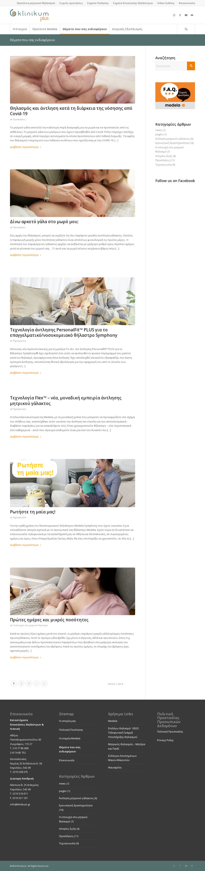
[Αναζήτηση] (186, 29)
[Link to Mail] (192, 15)
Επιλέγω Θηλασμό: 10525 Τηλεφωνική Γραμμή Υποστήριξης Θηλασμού (123, 733)
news (158, 130)
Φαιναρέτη (115, 767)
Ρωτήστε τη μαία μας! (32, 512)
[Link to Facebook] (180, 15)
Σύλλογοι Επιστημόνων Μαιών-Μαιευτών (122, 758)
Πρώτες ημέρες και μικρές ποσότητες (49, 620)
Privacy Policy (165, 740)
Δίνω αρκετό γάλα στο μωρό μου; (44, 221)
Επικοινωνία (66, 760)
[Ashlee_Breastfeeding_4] (72, 591)
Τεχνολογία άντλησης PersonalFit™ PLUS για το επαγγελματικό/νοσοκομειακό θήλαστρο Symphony (63, 332)
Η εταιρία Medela (69, 738)
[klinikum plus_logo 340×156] (29, 15)
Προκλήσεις (19, 119)
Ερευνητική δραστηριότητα (172, 143)
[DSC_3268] (72, 193)
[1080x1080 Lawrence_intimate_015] (72, 80)
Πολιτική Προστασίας (170, 731)
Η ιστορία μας (67, 721)
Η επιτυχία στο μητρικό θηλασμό (30, 625)
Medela (112, 721)
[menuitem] (36, 3)
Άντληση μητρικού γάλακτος (172, 138)
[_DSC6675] (72, 301)
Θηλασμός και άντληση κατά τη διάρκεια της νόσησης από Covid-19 (71, 110)
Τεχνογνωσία (19, 340)
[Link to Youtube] (186, 15)
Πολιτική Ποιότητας (71, 730)
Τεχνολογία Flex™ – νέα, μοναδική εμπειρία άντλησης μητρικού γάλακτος (66, 400)
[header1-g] (72, 483)
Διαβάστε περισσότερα (24, 147)
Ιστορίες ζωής (163, 156)
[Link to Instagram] (174, 15)
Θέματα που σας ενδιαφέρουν (32, 40)
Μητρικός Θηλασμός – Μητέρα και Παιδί (126, 746)
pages (159, 134)
